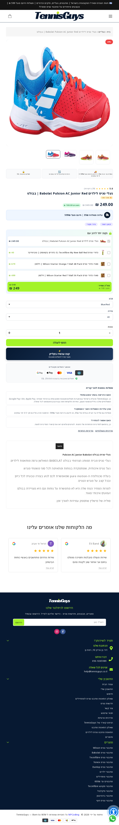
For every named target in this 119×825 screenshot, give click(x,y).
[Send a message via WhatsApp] (112, 818)
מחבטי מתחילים (104, 776)
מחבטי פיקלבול (105, 790)
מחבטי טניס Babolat (102, 752)
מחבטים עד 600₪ (104, 781)
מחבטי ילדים (106, 771)
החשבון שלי (107, 689)
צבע (111, 298)
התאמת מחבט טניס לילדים (99, 732)
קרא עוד (102, 567)
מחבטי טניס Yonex (103, 762)
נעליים (101, 31)
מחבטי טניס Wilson (103, 747)
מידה (110, 311)
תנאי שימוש (107, 713)
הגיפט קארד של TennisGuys (98, 722)
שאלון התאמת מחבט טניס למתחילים (94, 698)
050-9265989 (99, 660)
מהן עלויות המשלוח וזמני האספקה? (92, 409)
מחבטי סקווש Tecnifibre (100, 786)
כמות (110, 326)
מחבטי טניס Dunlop (102, 766)
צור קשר (109, 708)
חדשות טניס (107, 703)
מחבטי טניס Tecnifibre (101, 757)
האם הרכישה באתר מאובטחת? (95, 394)
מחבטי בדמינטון (105, 795)
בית (109, 31)
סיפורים (109, 736)
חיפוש (110, 693)
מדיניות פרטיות (105, 717)
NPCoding (73, 814)
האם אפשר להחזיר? (101, 420)
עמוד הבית (107, 684)
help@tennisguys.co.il (95, 671)
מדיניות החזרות (85, 430)
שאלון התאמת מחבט (102, 727)
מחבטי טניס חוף (104, 800)
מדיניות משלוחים (104, 430)
